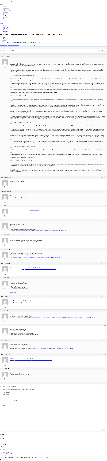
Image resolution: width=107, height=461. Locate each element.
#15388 (105, 249)
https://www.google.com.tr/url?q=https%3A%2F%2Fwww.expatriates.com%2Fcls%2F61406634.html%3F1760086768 (31, 360)
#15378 (105, 205)
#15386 (105, 234)
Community (5, 12)
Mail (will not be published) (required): (10, 400)
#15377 (105, 191)
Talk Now (5, 9)
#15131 (105, 56)
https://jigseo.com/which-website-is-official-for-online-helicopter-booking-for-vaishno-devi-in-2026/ (39, 269)
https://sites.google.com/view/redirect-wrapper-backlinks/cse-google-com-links (23, 241)
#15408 (105, 368)
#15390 (105, 277)
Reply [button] (102, 56)
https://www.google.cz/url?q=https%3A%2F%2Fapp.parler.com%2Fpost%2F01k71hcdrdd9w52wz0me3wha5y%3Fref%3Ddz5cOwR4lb (49, 348)
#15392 (105, 296)
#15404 (105, 325)
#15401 (105, 310)
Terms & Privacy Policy (8, 453)
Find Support (6, 6)
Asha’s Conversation (3, 45)
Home (4, 37)
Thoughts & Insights (7, 10)
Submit (103, 429)
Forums (9, 45)
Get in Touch (6, 452)
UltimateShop (58, 164)
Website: (4, 405)
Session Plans (6, 8)
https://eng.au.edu (13, 292)
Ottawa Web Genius (43, 457)
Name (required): (6, 394)
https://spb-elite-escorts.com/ (34, 210)
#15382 (105, 220)
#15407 (105, 354)
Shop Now (4, 444)
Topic (4, 40)
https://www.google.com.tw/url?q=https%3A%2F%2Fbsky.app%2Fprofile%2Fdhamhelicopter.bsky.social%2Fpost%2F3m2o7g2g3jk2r (36, 257)
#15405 (105, 340)
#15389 (105, 263)
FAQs (4, 455)
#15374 (105, 177)
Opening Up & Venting (15, 45)
